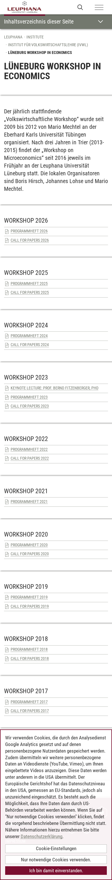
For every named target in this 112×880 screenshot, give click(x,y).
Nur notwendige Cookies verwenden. (56, 859)
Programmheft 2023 (29, 397)
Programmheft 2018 (29, 649)
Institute (35, 37)
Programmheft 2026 (29, 231)
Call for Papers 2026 (30, 240)
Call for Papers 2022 (30, 458)
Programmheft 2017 (29, 702)
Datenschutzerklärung (41, 836)
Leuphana (13, 37)
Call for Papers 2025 (30, 292)
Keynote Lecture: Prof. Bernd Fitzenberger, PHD (55, 388)
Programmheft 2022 (29, 449)
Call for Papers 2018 (30, 658)
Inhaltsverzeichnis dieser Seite (39, 21)
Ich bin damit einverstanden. (56, 870)
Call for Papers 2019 (30, 606)
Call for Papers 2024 (30, 344)
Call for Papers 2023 (30, 406)
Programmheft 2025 (29, 283)
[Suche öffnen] (80, 7)
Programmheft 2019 (29, 597)
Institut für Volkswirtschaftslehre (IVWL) (48, 44)
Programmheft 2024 (29, 335)
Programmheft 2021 (29, 501)
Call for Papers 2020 (30, 553)
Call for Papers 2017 (30, 710)
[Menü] (99, 7)
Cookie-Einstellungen (56, 848)
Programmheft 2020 (29, 545)
